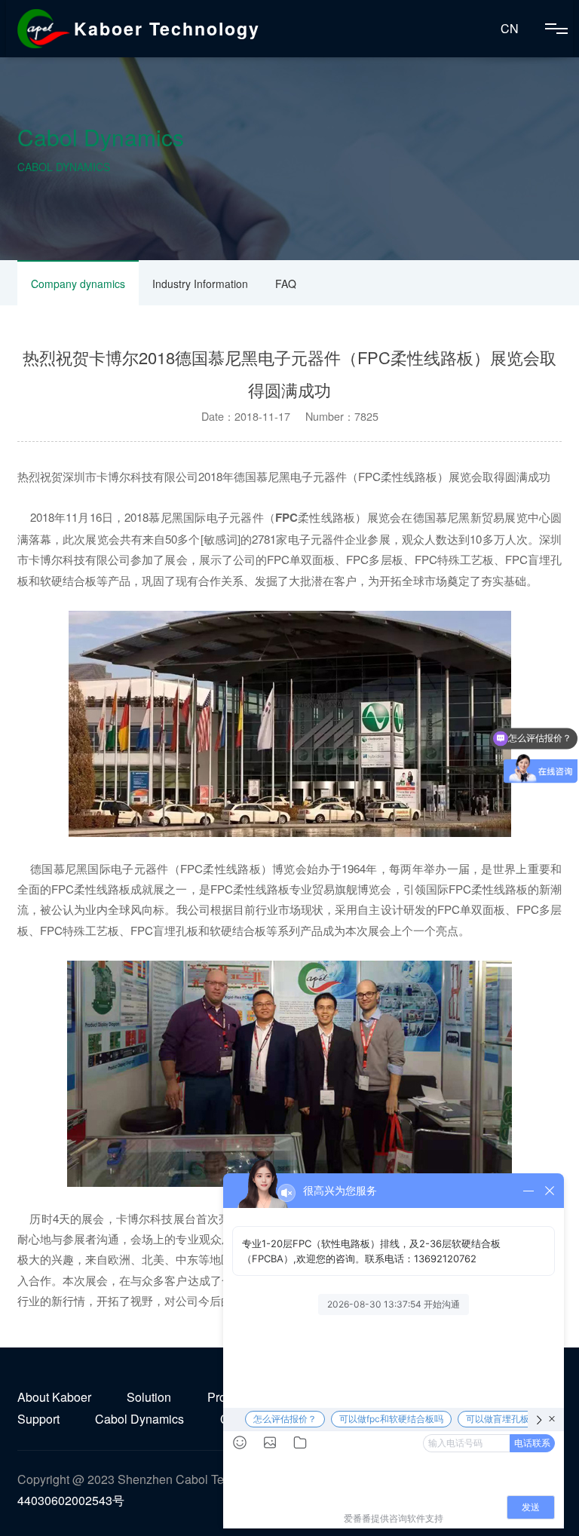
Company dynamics (78, 283)
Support (38, 1418)
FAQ (285, 283)
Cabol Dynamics (139, 1418)
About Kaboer (54, 1397)
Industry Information (200, 283)
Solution (149, 1397)
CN (510, 28)
